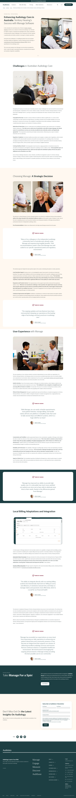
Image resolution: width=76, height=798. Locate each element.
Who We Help (22, 4)
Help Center (51, 777)
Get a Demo (45, 683)
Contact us (51, 762)
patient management (38, 440)
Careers (50, 765)
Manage (36, 760)
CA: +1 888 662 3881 (69, 772)
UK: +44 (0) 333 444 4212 (69, 777)
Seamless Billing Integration (19, 565)
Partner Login (52, 774)
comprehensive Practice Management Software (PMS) (15, 42)
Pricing (31, 4)
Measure (36, 767)
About (50, 759)
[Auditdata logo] (6, 5)
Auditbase (37, 774)
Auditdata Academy (53, 780)
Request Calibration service (69, 768)
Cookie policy (12, 795)
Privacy (7, 795)
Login (62, 4)
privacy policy (49, 720)
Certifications (39, 795)
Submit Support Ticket (69, 765)
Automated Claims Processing (19, 557)
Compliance (33, 795)
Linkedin (4, 768)
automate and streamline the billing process (31, 567)
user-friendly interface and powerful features (53, 378)
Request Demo (68, 4)
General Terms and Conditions (24, 795)
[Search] (57, 5)
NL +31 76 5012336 (68, 781)
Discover (36, 770)
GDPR (17, 795)
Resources (49, 4)
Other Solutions (39, 4)
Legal (3, 795)
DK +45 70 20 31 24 (68, 779)
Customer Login (52, 768)
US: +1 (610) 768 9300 (69, 770)
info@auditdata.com (69, 760)
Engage (36, 763)
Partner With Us (52, 771)
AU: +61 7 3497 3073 (69, 774)
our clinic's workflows (26, 440)
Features (14, 4)
